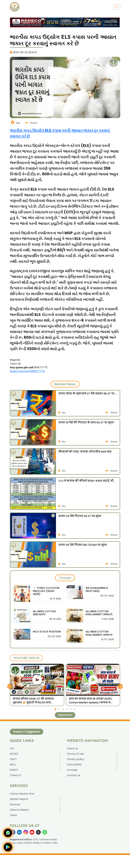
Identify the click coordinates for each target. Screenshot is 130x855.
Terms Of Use (75, 754)
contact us (73, 775)
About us (72, 748)
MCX (13, 764)
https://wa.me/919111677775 (27, 371)
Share (33, 123)
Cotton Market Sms (22, 793)
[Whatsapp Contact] (8, 833)
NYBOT (14, 770)
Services (15, 804)
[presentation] (10, 686)
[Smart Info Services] (14, 6)
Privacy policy (75, 759)
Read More (65, 715)
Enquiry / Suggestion (26, 731)
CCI (12, 748)
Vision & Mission (19, 810)
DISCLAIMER (74, 764)
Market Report (19, 799)
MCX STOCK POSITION (47, 631)
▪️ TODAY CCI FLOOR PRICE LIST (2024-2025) (46, 591)
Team (13, 815)
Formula (72, 770)
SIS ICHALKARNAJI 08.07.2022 (97, 589)
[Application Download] (8, 847)
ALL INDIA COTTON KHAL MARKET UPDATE (99, 613)
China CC (15, 775)
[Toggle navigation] (116, 6)
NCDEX (14, 754)
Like (18, 123)
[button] (55, 709)
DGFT (13, 759)
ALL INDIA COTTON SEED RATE (44, 613)
